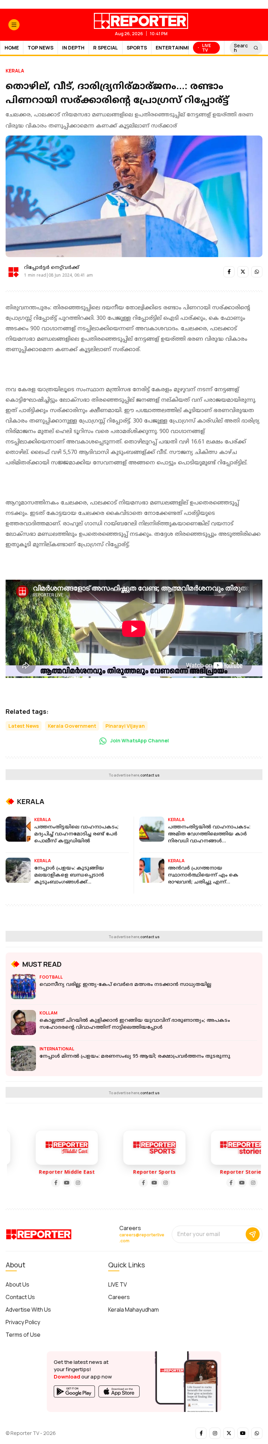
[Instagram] (64, 1182)
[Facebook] (41, 1182)
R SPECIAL (105, 47)
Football (51, 977)
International (56, 1049)
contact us (149, 775)
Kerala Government (72, 726)
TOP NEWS (40, 47)
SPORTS (137, 47)
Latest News (23, 726)
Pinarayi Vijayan (125, 726)
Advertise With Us (28, 1309)
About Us (17, 1284)
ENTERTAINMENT (176, 47)
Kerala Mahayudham (133, 1309)
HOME (12, 47)
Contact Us (20, 1297)
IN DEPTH (73, 47)
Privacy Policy (23, 1322)
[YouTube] (53, 1182)
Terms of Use (23, 1334)
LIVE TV (117, 1284)
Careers (119, 1297)
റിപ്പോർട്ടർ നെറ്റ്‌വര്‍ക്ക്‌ (51, 268)
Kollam (48, 1013)
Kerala (15, 70)
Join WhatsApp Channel (139, 740)
